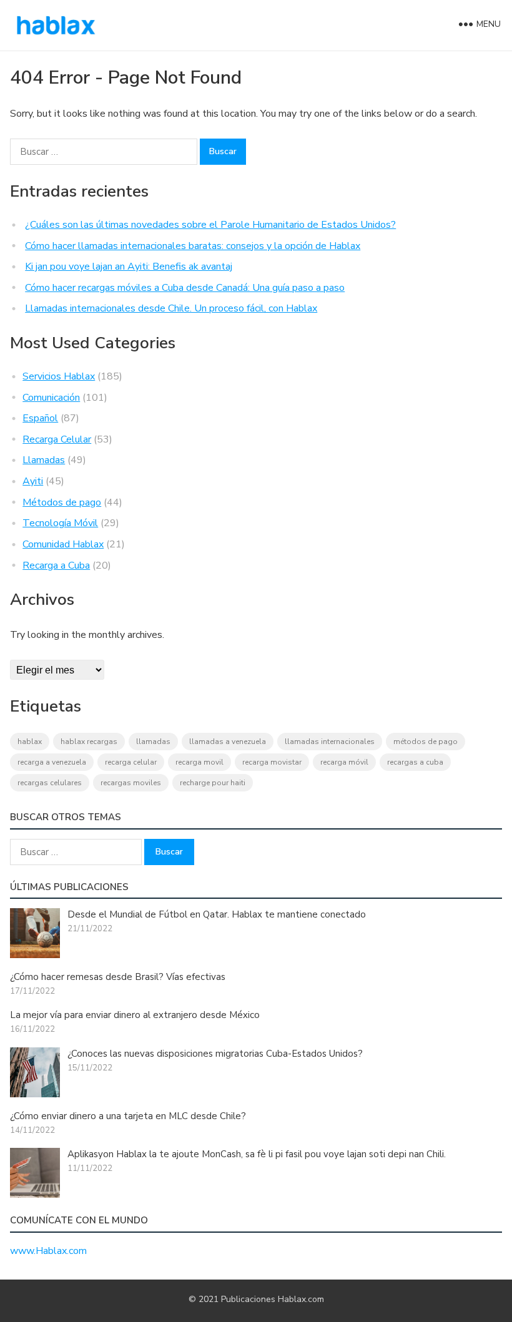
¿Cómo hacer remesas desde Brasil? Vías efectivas (117, 977)
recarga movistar (272, 762)
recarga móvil (344, 762)
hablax (29, 742)
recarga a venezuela (51, 762)
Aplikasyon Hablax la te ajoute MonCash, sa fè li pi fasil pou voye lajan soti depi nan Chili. (256, 1154)
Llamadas (43, 460)
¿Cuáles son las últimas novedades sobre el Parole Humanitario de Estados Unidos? (210, 225)
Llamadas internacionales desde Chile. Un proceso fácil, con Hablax (171, 308)
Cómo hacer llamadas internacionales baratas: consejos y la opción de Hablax (192, 246)
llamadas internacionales (330, 742)
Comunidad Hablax (63, 544)
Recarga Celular (56, 439)
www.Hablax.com (48, 1251)
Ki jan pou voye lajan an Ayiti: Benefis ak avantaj (128, 266)
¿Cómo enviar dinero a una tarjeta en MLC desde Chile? (128, 1116)
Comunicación (51, 397)
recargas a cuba (415, 762)
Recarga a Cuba (56, 565)
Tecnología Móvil (60, 523)
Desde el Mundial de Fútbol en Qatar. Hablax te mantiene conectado (216, 914)
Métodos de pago (61, 502)
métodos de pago (425, 742)
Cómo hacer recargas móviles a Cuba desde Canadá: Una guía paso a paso (185, 288)
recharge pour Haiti (212, 783)
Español (40, 418)
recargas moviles (131, 783)
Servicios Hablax (58, 376)
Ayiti (32, 481)
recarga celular (131, 762)
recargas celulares (49, 783)
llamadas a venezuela (227, 742)
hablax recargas (89, 742)
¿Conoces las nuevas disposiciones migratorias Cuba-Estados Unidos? (215, 1053)
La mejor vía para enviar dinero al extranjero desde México (135, 1015)
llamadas (153, 742)
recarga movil (199, 762)
